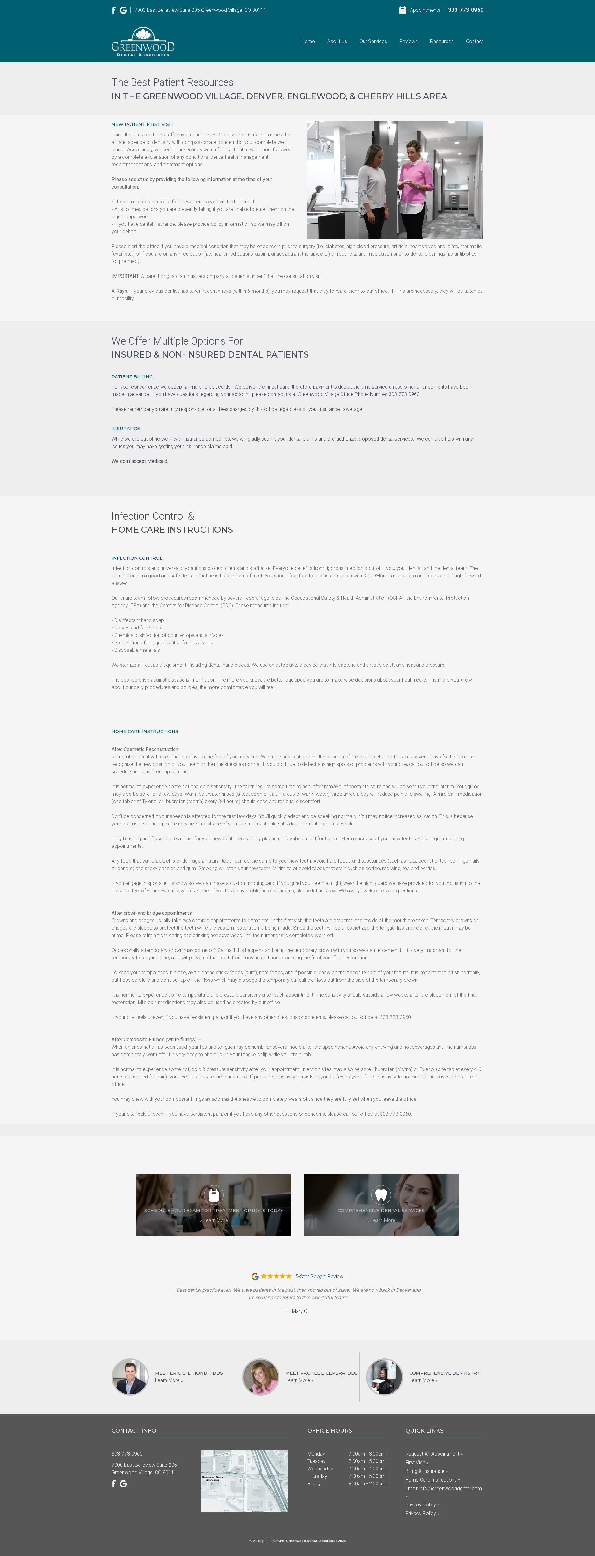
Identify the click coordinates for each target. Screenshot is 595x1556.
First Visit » (416, 1462)
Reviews (408, 41)
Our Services (373, 41)
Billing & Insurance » (426, 1471)
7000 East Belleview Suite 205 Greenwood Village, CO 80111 (200, 10)
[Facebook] (114, 10)
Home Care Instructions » (432, 1480)
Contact (474, 41)
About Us (337, 41)
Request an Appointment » (434, 1454)
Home (308, 41)
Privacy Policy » (422, 1505)
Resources (442, 41)
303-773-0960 (465, 10)
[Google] (123, 10)
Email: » (443, 1492)
